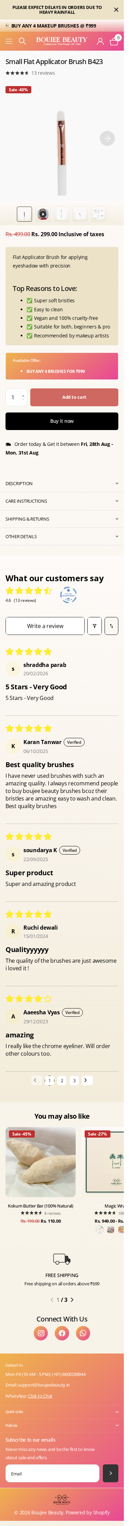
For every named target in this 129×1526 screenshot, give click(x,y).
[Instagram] (41, 1333)
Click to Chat (40, 1396)
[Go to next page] (87, 1080)
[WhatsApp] (83, 1333)
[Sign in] (100, 41)
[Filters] (94, 626)
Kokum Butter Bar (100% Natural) (40, 1206)
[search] (22, 41)
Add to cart (74, 397)
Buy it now (62, 421)
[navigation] (24, 214)
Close (116, 10)
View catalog (9, 41)
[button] (25, 391)
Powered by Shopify (87, 1512)
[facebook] (62, 1333)
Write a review (45, 626)
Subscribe (110, 1473)
